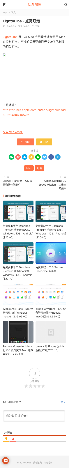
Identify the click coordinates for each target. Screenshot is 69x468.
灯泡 (39, 168)
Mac (5, 12)
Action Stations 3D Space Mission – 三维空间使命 (52, 184)
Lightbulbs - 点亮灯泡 (21, 21)
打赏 (44, 141)
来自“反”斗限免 (13, 132)
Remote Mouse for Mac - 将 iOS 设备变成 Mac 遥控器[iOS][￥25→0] (18, 350)
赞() (26, 141)
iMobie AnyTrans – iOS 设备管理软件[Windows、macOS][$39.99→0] (18, 312)
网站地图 (47, 462)
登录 (63, 401)
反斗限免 (35, 4)
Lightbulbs (10, 37)
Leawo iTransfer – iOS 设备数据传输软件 (17, 182)
